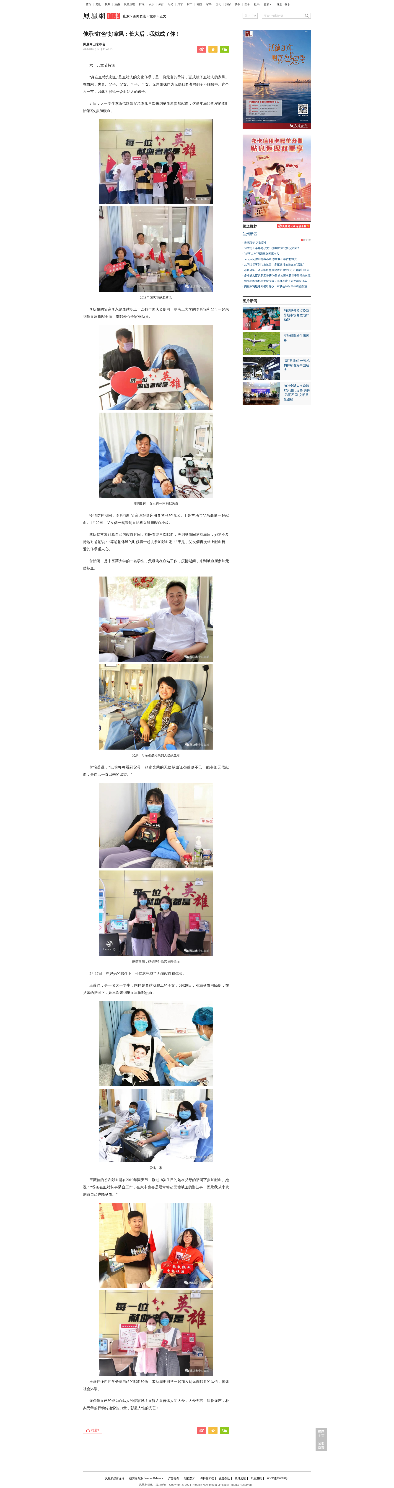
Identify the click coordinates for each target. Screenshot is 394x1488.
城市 (153, 16)
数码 (256, 4)
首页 (88, 4)
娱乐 (151, 4)
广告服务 (173, 1478)
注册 (279, 4)
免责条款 (224, 1478)
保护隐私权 (207, 1478)
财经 (142, 4)
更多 (266, 4)
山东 (126, 16)
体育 (161, 4)
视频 (107, 4)
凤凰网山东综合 (94, 44)
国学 (247, 4)
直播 (117, 4)
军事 (209, 4)
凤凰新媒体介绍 (114, 1478)
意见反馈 (240, 1478)
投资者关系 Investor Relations (146, 1478)
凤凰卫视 (129, 4)
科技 (199, 4)
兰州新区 (250, 234)
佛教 (237, 4)
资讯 (98, 4)
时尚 (170, 4)
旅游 (228, 4)
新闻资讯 (139, 16)
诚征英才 (189, 1478)
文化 (218, 4)
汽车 (180, 4)
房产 (189, 4)
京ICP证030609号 (277, 1478)
